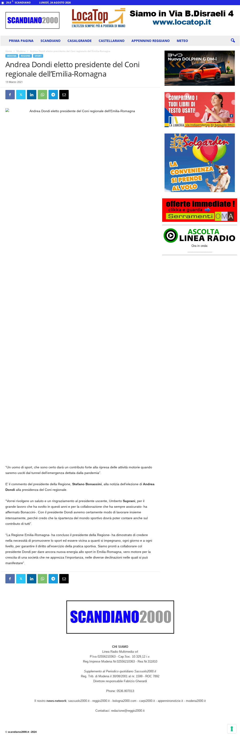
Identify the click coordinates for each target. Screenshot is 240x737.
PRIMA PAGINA (21, 40)
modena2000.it (196, 701)
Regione (25, 55)
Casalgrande (80, 40)
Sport (38, 55)
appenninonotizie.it (170, 701)
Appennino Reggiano (150, 40)
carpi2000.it (147, 701)
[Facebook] (10, 94)
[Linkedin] (31, 94)
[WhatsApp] (42, 94)
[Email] (64, 94)
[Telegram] (53, 94)
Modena (21, 51)
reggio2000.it (101, 701)
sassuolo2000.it (79, 701)
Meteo (182, 40)
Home (8, 51)
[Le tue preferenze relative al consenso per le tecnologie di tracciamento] (231, 728)
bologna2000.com (124, 701)
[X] (21, 94)
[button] (233, 41)
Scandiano (50, 40)
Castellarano (111, 40)
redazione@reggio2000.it (128, 710)
